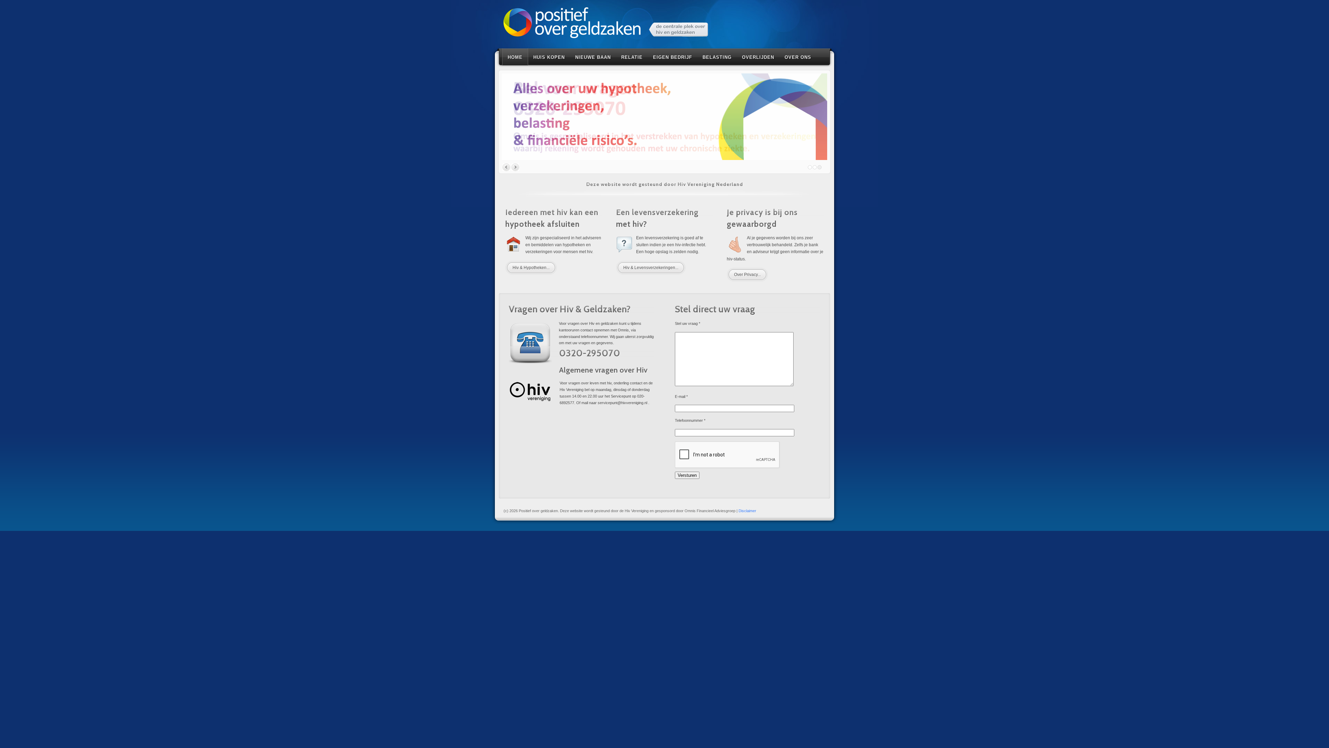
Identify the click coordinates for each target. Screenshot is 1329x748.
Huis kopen (549, 57)
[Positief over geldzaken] (605, 24)
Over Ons (798, 57)
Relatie (632, 57)
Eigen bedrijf (672, 57)
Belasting (717, 57)
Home (515, 57)
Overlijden (758, 57)
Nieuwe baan (593, 57)
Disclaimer (747, 511)
